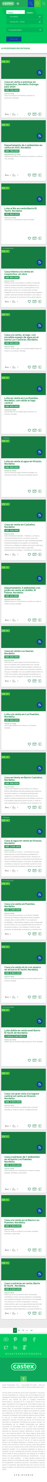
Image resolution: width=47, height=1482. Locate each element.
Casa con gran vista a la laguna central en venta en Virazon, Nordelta (21, 1096)
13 (7, 567)
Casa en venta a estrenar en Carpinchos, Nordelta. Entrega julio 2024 (21, 84)
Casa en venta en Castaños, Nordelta (19, 525)
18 (7, 378)
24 (7, 314)
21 (7, 188)
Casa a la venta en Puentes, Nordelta (19, 905)
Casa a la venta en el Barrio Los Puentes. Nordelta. (21, 1221)
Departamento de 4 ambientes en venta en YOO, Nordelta (23, 146)
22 (7, 61)
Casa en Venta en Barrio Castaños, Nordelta (23, 778)
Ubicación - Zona (17, 22)
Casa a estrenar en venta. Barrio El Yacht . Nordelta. (22, 1284)
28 (7, 694)
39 (7, 757)
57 (7, 947)
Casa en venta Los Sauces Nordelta (18, 652)
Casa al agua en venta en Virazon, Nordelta (23, 841)
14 (7, 251)
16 (7, 441)
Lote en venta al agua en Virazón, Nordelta (23, 462)
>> (32, 1330)
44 (7, 820)
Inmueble (14, 16)
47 (7, 504)
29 (7, 125)
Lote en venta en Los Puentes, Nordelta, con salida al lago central (21, 400)
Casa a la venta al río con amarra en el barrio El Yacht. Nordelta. (22, 968)
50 (7, 883)
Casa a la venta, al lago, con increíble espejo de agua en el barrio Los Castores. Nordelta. (21, 337)
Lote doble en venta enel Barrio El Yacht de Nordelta (22, 1031)
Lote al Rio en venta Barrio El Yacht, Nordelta (20, 209)
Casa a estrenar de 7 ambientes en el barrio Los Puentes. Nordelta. (22, 1159)
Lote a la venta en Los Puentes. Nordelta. (21, 715)
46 (7, 631)
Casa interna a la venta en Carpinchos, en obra (18, 272)
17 (7, 1136)
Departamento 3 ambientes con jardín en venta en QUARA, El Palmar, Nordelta (22, 590)
